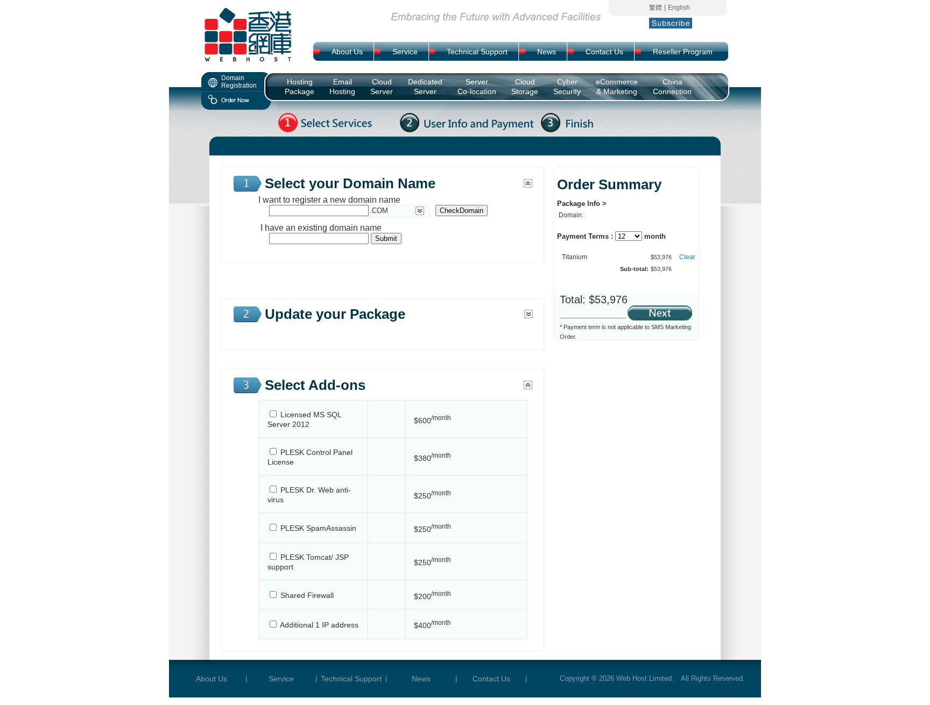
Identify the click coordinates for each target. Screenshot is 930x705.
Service (281, 678)
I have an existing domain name (320, 227)
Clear (687, 257)
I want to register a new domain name (329, 199)
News (421, 678)
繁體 (655, 7)
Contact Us (491, 678)
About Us (211, 678)
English (679, 7)
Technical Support (351, 678)
